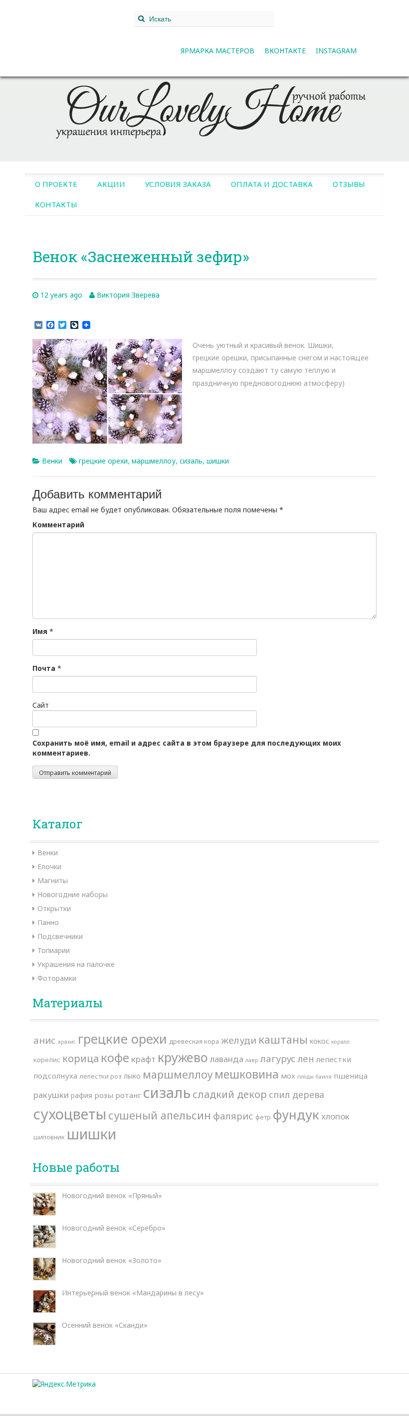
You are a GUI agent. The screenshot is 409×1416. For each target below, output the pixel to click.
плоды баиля (314, 1076)
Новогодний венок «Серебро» (114, 1228)
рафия (81, 1095)
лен (306, 1058)
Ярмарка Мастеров (217, 50)
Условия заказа (178, 184)
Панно (48, 922)
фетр (263, 1116)
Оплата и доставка (272, 184)
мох (288, 1076)
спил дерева (296, 1095)
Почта (43, 668)
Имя (39, 631)
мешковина (246, 1074)
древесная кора (194, 1041)
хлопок (335, 1116)
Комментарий (58, 524)
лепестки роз (100, 1076)
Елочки (49, 866)
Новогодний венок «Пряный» (112, 1195)
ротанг (128, 1095)
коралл (340, 1041)
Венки (52, 461)
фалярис (233, 1115)
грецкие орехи (103, 461)
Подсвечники (60, 936)
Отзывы (349, 184)
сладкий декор (230, 1094)
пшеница (351, 1076)
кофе (115, 1057)
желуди (238, 1040)
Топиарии (53, 950)
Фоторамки (56, 978)
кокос (319, 1041)
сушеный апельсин (159, 1115)
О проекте (56, 184)
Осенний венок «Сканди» (105, 1325)
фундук (296, 1114)
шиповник (49, 1136)
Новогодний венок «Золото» (112, 1260)
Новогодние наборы (72, 894)
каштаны (283, 1039)
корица (80, 1058)
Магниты (52, 880)
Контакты (56, 204)
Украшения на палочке (76, 964)
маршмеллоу (154, 461)
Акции (111, 184)
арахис (67, 1041)
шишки (217, 461)
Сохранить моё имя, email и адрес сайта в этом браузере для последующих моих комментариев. (186, 748)
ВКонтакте (285, 50)
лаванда (226, 1059)
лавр (251, 1060)
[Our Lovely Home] (204, 106)
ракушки (51, 1095)
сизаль (191, 461)
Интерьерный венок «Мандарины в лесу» (133, 1292)
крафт (143, 1059)
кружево (183, 1057)
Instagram (336, 50)
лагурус (278, 1058)
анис (44, 1040)
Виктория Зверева (128, 295)
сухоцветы (69, 1113)
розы (103, 1095)
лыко (132, 1076)
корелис (46, 1059)
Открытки (54, 908)
